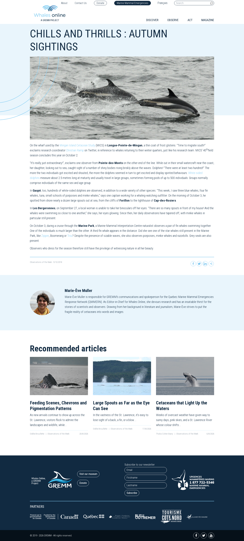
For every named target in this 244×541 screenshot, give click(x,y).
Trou (69, 236)
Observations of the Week (41, 262)
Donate (100, 3)
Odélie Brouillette (37, 434)
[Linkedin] (205, 263)
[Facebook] (193, 263)
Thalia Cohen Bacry (164, 434)
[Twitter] (199, 263)
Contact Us (81, 3)
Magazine (207, 20)
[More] (211, 263)
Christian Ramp (75, 150)
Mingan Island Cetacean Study (77, 145)
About (64, 3)
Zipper (45, 236)
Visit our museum (88, 474)
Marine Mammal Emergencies (132, 3)
